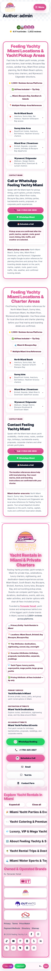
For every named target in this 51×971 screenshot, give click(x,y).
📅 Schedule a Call (25, 224)
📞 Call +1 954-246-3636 (25, 210)
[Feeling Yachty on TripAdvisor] (27, 941)
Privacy (7, 923)
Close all (36, 804)
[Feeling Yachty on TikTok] (6, 941)
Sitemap (35, 928)
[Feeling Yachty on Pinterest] (20, 941)
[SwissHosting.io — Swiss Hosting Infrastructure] (25, 915)
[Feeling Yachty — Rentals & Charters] (25, 893)
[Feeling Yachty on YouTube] (13, 941)
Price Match (24, 923)
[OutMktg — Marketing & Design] (25, 904)
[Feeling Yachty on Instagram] (38, 934)
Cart (45, 966)
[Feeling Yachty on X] (6, 948)
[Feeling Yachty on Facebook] (31, 934)
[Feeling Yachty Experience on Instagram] (34, 948)
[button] (25, 29)
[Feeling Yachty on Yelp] (34, 941)
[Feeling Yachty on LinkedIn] (40, 941)
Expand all (14, 804)
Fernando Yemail (28, 606)
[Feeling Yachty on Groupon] (20, 948)
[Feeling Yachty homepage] (25, 541)
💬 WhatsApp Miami (25, 217)
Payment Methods (12, 928)
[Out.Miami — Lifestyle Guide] (25, 881)
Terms (15, 923)
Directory (26, 928)
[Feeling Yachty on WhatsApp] (13, 948)
